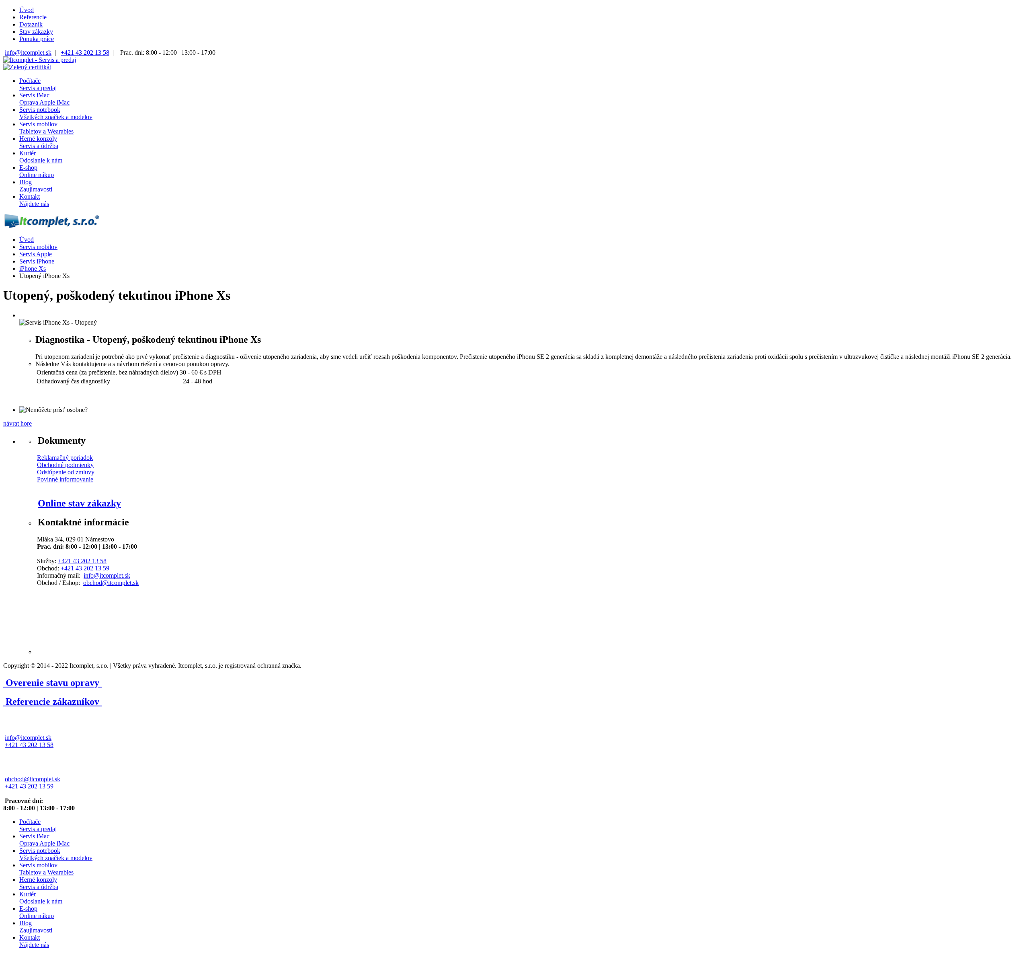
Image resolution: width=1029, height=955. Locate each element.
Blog (35, 186)
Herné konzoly (38, 142)
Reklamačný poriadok (65, 457)
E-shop (36, 171)
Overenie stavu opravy (52, 682)
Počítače (38, 84)
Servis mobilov (46, 128)
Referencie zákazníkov (52, 701)
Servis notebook (55, 113)
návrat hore (17, 423)
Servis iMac (44, 99)
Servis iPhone (36, 261)
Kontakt (34, 200)
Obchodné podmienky (65, 464)
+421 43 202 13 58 (85, 52)
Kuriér (40, 157)
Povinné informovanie (65, 479)
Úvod (26, 9)
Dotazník (31, 24)
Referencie (33, 17)
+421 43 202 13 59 (85, 568)
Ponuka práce (36, 38)
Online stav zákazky (79, 503)
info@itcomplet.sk (28, 52)
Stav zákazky (36, 31)
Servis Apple (35, 254)
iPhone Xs (32, 268)
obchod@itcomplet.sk (111, 582)
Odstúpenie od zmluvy (65, 472)
